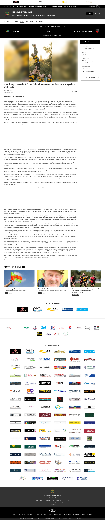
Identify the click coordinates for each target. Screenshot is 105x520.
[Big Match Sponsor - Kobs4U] (45, 375)
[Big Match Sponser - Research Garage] (89, 447)
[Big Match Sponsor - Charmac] (89, 359)
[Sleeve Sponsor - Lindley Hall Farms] (45, 359)
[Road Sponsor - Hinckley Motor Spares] (15, 423)
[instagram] (10, 6)
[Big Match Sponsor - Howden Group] (45, 423)
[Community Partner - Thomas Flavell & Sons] (67, 309)
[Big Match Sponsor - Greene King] (89, 415)
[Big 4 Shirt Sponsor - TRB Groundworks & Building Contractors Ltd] (89, 2)
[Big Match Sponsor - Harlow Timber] (30, 375)
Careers (37, 514)
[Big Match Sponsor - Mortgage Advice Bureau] (30, 439)
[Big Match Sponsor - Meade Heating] (15, 383)
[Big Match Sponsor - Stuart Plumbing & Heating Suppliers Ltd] (45, 462)
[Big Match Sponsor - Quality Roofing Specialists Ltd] (45, 447)
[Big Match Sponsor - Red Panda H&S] (60, 447)
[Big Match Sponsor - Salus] (60, 359)
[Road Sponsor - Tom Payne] (15, 470)
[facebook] (4, 6)
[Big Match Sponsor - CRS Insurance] (89, 399)
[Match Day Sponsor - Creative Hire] (60, 399)
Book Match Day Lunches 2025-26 (37, 6)
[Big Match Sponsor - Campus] (15, 399)
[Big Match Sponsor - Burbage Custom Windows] (89, 375)
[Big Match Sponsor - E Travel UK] (45, 407)
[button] (14, 15)
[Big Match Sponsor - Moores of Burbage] (89, 431)
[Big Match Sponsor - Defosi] (30, 407)
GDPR (50, 514)
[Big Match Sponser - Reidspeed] (74, 447)
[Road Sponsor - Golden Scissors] (74, 415)
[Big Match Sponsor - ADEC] (89, 383)
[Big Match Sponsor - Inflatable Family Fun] (60, 367)
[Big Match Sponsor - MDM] (74, 375)
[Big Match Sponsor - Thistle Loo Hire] (89, 367)
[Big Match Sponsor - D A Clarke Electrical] (15, 407)
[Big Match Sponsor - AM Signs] (30, 391)
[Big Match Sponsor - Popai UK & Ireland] (60, 383)
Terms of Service (58, 514)
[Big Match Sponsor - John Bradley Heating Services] (74, 423)
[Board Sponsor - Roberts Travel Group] (15, 455)
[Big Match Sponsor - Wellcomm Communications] (37, 478)
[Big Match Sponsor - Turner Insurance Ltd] (74, 470)
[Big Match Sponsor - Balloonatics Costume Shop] (60, 375)
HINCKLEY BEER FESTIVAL (70, 6)
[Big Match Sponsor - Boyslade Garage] (89, 391)
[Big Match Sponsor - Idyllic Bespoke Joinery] (60, 423)
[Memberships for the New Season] (19, 278)
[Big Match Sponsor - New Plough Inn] (60, 439)
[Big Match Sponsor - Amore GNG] (45, 383)
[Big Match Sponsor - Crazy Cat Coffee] (45, 367)
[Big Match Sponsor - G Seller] (45, 415)
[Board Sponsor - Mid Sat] (52, 478)
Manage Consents (87, 514)
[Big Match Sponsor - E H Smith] (74, 407)
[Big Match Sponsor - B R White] (15, 367)
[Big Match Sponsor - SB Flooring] (30, 455)
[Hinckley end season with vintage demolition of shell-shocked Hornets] (85, 278)
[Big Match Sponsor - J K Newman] (15, 375)
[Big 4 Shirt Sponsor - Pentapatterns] (40, 2)
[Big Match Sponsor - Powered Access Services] (15, 447)
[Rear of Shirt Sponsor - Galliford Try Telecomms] (15, 359)
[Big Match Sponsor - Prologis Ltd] (30, 447)
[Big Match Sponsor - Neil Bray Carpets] (45, 439)
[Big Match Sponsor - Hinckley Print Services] (30, 423)
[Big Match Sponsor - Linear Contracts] (30, 431)
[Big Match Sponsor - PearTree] (89, 439)
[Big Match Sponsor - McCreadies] (74, 431)
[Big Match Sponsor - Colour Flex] (45, 399)
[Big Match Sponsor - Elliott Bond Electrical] (89, 407)
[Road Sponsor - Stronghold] (30, 462)
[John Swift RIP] (52, 278)
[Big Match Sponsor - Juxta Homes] (89, 423)
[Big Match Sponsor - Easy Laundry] (60, 407)
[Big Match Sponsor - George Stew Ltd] (60, 415)
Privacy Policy (67, 514)
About (23, 514)
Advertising (30, 514)
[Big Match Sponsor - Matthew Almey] (60, 431)
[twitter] (7, 6)
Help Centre (16, 514)
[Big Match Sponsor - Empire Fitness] (15, 415)
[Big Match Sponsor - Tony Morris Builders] (30, 470)
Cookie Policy (76, 514)
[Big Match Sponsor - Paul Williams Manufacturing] (74, 439)
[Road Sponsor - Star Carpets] (74, 455)
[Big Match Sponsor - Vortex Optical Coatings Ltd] (22, 478)
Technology (44, 514)
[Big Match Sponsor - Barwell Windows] (60, 391)
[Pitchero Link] (98, 7)
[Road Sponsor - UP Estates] (89, 470)
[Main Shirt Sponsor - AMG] (74, 383)
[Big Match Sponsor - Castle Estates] (30, 399)
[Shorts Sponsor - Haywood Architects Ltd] (30, 359)
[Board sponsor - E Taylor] (67, 478)
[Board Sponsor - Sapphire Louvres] (82, 478)
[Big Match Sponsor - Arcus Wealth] (15, 391)
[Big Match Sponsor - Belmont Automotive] (74, 391)
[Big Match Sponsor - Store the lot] (15, 462)
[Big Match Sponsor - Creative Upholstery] (74, 399)
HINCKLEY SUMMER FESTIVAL (55, 6)
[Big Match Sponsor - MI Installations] (45, 431)
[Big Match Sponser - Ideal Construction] (74, 359)
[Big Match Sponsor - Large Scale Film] (15, 431)
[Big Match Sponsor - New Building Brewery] (30, 367)
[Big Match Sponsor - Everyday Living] (30, 415)
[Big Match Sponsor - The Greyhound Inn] (89, 462)
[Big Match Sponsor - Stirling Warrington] (89, 455)
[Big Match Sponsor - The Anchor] (60, 462)
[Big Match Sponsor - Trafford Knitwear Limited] (45, 470)
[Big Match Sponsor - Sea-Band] (45, 455)
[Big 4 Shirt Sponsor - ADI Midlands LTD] (65, 2)
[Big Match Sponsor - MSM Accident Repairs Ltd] (15, 439)
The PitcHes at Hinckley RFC (20, 6)
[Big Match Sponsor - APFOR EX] (30, 383)
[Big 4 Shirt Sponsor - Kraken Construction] (16, 2)
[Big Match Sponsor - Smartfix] (60, 455)
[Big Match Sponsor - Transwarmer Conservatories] (60, 470)
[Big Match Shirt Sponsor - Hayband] (82, 309)
